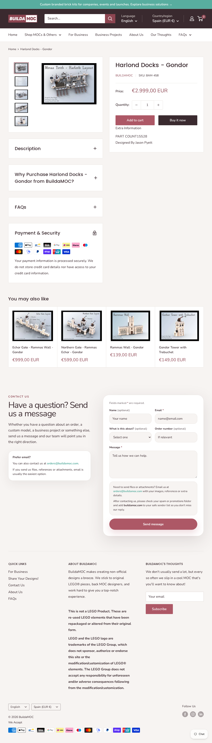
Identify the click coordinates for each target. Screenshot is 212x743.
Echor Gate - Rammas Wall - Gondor (32, 349)
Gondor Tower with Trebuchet (173, 349)
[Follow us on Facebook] (185, 714)
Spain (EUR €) (42, 707)
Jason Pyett (143, 142)
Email (159, 410)
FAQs (183, 35)
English (15, 707)
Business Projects (108, 35)
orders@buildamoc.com (62, 463)
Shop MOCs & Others (41, 35)
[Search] (110, 18)
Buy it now (178, 120)
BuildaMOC (124, 75)
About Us (136, 35)
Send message (153, 524)
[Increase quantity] (158, 105)
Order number (170, 429)
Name (119, 410)
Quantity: (122, 104)
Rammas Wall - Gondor (127, 347)
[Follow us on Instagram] (193, 714)
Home (12, 35)
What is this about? (128, 429)
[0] (200, 18)
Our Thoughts (161, 35)
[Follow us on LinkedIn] (201, 714)
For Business (78, 35)
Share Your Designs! (23, 578)
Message (115, 447)
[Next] (203, 337)
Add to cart (135, 120)
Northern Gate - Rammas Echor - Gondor (79, 349)
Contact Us (16, 585)
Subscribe (159, 609)
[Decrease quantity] (136, 105)
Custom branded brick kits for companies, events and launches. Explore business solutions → (106, 4)
